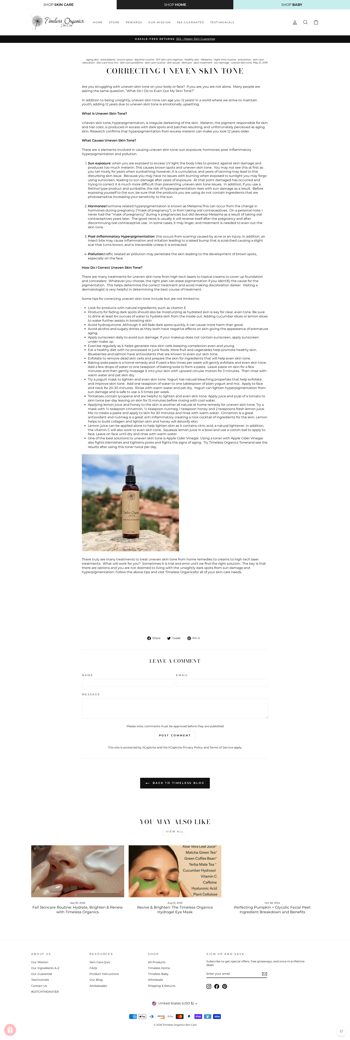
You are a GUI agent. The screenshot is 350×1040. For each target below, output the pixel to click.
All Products (156, 962)
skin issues (173, 62)
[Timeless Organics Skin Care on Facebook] (216, 986)
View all (175, 831)
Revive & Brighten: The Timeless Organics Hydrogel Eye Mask (175, 909)
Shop (58, 5)
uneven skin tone (241, 62)
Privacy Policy (193, 747)
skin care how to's (107, 62)
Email (182, 675)
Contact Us (39, 985)
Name (87, 675)
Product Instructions (104, 974)
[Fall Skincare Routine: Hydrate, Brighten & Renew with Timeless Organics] (77, 871)
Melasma (206, 59)
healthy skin (192, 59)
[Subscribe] (264, 973)
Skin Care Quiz (100, 962)
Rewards (134, 22)
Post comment (175, 735)
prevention (244, 59)
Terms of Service (221, 747)
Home (98, 22)
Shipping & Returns (161, 985)
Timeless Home (159, 968)
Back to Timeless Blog (178, 782)
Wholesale (155, 979)
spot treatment (203, 62)
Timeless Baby (158, 974)
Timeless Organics (180, 572)
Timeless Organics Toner (228, 442)
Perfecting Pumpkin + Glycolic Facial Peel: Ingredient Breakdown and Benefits (272, 909)
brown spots (125, 59)
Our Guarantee (41, 974)
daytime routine (144, 59)
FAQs (93, 968)
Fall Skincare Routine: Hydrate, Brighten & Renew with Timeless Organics (77, 909)
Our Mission (159, 22)
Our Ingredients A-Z (45, 968)
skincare (187, 62)
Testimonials (222, 22)
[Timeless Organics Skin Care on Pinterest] (224, 986)
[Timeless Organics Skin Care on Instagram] (208, 986)
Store (114, 22)
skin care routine (155, 62)
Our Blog (96, 979)
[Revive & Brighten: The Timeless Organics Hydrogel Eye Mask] (175, 871)
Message (91, 694)
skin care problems (131, 62)
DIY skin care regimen (169, 59)
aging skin (92, 59)
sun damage (221, 62)
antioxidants (107, 59)
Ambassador (98, 985)
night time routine (225, 59)
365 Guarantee (190, 22)
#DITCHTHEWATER (45, 991)
